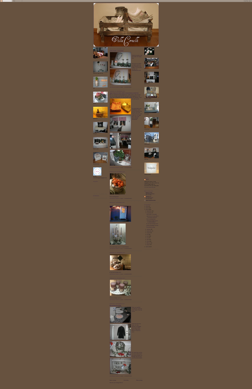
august (148, 232)
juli (148, 234)
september (149, 230)
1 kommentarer (127, 87)
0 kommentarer (128, 167)
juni (148, 236)
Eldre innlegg (139, 380)
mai (148, 237)
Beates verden (149, 192)
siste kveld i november (117, 50)
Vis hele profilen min (149, 187)
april (148, 239)
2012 (147, 207)
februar (149, 242)
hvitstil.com (148, 196)
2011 (147, 209)
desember (149, 211)
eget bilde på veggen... (150, 193)
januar (148, 244)
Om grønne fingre (149, 197)
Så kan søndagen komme (152, 225)
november (149, 212)
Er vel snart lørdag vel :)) (152, 223)
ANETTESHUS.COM (151, 200)
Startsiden (126, 380)
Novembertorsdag (115, 305)
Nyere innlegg (113, 380)
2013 (147, 206)
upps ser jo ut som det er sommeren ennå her (124, 93)
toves (147, 179)
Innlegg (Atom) (119, 382)
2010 (147, 246)
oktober (149, 229)
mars (148, 241)
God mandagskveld (151, 219)
